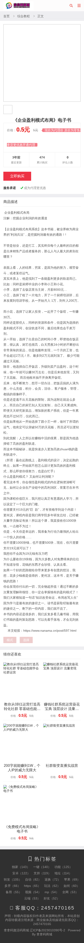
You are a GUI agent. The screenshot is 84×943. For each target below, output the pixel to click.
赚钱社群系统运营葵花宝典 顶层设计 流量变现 (62, 708)
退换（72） (53, 879)
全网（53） (70, 892)
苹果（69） (72, 879)
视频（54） (33, 892)
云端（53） (32, 898)
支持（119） (42, 873)
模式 (10, 640)
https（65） (32, 886)
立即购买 (17, 176)
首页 (6, 16)
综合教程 (23, 16)
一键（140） (42, 867)
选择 (26, 640)
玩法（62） (52, 886)
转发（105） (13, 879)
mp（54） (52, 892)
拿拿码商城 (44, 934)
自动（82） (33, 879)
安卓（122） (21, 873)
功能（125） (63, 867)
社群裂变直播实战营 (62, 765)
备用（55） (14, 892)
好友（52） (52, 898)
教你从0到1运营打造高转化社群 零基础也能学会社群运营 (22, 708)
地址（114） (63, 873)
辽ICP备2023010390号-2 (47, 930)
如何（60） (72, 886)
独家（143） (21, 867)
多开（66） (12, 886)
